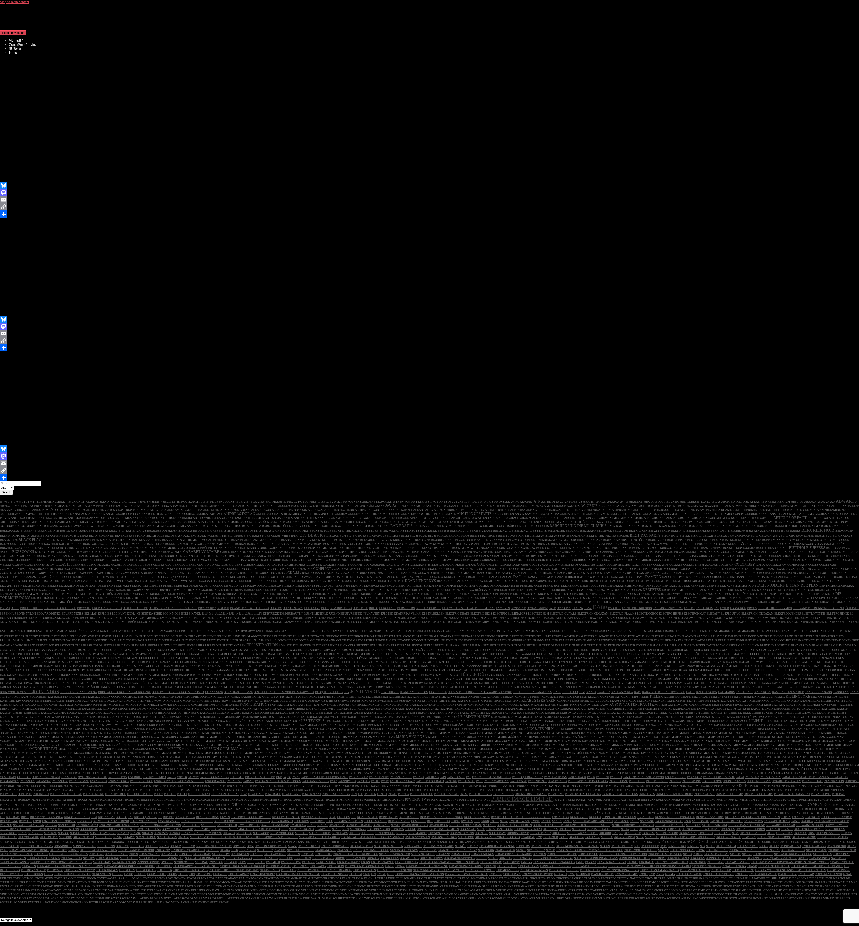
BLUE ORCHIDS (573, 539)
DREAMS (792, 602)
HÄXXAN (732, 662)
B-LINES (211, 526)
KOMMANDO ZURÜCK (175, 704)
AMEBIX (705, 509)
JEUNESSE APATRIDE (649, 687)
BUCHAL (445, 547)
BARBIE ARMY (810, 526)
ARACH (514, 518)
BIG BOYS (359, 535)
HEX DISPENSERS (339, 670)
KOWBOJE (681, 704)
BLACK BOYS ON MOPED (797, 535)
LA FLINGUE (532, 708)
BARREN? (27, 530)
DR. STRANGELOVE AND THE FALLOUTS (631, 602)
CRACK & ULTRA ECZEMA (148, 573)
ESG (235, 621)
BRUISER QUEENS (303, 547)
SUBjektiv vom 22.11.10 (27, 225)
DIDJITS (794, 589)
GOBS (673, 654)
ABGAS (715, 501)
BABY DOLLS (302, 526)
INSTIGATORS (704, 679)
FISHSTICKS (528, 636)
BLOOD (449, 539)
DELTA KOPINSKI (339, 585)
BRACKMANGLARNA (565, 543)
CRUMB (802, 573)
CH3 (277, 556)
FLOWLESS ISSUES (74, 640)
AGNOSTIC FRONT (674, 505)
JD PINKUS (103, 687)
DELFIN (289, 585)
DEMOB (451, 585)
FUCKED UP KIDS (327, 645)
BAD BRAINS (401, 526)
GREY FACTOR (617, 658)
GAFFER (731, 645)
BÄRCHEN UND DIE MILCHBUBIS (578, 526)
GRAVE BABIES (520, 658)
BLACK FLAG (30, 539)
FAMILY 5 (451, 631)
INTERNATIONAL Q (788, 679)
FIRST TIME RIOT (507, 636)
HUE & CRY (451, 674)
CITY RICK (782, 560)
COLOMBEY (744, 564)
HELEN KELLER (23, 670)
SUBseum (16, 49)
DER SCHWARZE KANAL (109, 589)
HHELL (369, 670)
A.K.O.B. (588, 501)
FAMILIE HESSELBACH (428, 631)
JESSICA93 (400, 687)
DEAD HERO (378, 581)
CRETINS (399, 573)
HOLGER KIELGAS (795, 670)
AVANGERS (66, 526)
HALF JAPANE (798, 662)
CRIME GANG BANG (471, 573)
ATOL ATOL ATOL (425, 522)
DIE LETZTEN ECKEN (564, 594)
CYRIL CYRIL (292, 577)
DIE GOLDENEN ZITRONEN (405, 594)
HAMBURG (35, 666)
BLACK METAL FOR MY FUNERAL (115, 539)
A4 (622, 501)
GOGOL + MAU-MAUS (735, 654)
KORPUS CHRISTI (490, 704)
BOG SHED (51, 543)
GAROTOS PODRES (99, 650)
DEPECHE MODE (531, 585)
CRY (811, 573)
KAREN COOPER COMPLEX (119, 696)
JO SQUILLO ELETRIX (329, 692)
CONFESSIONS (302, 568)
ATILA (409, 522)
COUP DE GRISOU (37, 573)
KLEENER (643, 700)
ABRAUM (783, 501)
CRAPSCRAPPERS (225, 573)
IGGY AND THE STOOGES (93, 679)
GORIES (215, 658)
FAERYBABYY (245, 631)
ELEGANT (713, 613)
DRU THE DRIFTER (135, 608)
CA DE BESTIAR (247, 551)
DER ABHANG (570, 585)
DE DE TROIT (106, 585)
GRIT (772, 658)
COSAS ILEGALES (776, 568)
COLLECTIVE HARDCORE (700, 564)
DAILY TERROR (565, 577)
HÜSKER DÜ (471, 674)
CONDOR (245, 568)
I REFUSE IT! (79, 683)
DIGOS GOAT (287, 598)
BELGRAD (572, 530)
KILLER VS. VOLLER (771, 696)
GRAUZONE (499, 658)
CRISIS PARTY (585, 573)
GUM (394, 662)
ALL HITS (477, 509)
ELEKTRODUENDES (787, 613)
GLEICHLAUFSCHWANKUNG (517, 654)
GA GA (742, 645)
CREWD (411, 573)
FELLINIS (234, 636)
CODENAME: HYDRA (424, 564)
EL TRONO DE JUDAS (89, 617)
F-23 (112, 631)
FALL (298, 629)
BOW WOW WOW (433, 543)
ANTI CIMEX (123, 518)
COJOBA (505, 564)
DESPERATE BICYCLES (373, 589)
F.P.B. (182, 631)
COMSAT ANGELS (101, 568)
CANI (446, 551)
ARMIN (624, 518)
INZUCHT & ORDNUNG (55, 683)
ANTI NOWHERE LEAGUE (210, 518)
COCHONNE (314, 564)
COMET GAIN (828, 564)
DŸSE (552, 608)
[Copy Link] (429, 206)
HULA (500, 674)
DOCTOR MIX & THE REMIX (46, 602)
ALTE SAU (639, 509)
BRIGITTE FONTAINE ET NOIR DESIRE (48, 547)
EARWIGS (659, 608)
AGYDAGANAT (709, 505)
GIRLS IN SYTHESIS (441, 654)
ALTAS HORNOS (550, 509)
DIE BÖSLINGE (134, 594)
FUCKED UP (307, 645)
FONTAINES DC (288, 640)
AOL (355, 518)
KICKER (593, 696)
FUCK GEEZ (347, 645)
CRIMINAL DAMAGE (551, 573)
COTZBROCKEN (822, 568)
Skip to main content (14, 2)
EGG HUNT (119, 613)
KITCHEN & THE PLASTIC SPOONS (457, 700)
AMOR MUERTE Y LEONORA (799, 509)
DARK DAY (768, 577)
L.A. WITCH (330, 708)
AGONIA (692, 505)
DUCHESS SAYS (293, 608)
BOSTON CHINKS (334, 543)
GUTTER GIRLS (518, 662)
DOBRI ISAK (19, 602)
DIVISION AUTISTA (831, 598)
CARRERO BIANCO (613, 551)
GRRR (31, 662)
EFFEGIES (104, 613)
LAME (638, 708)
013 (203, 501)
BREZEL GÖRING (739, 543)
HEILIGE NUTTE (749, 666)
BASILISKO (67, 530)
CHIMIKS (87, 560)
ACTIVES (130, 505)
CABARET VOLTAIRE (201, 551)
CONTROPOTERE (617, 568)
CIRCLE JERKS (696, 560)
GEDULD (431, 650)
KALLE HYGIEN (706, 692)
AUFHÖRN (641, 522)
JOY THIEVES (390, 692)
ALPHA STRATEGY (497, 509)
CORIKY (685, 568)
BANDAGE (712, 526)
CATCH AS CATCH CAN (15, 556)
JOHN (851, 687)
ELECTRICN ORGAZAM (593, 613)
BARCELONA (830, 526)
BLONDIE (437, 539)
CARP (578, 551)
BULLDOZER (544, 547)
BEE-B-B (443, 530)
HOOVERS (167, 674)
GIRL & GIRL (362, 654)
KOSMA (539, 704)
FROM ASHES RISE (199, 645)
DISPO (733, 598)
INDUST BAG (442, 679)
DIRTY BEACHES (452, 598)
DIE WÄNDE (177, 598)
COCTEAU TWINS (397, 564)
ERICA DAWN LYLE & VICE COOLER (653, 617)
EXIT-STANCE (608, 621)
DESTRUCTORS (433, 589)
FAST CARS (683, 631)
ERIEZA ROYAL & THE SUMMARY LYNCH (797, 617)
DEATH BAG (608, 581)
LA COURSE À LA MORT (438, 708)
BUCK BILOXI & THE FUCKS (470, 547)
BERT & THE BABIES (786, 530)
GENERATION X (732, 650)
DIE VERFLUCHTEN (139, 598)
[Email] (429, 199)
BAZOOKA (185, 530)
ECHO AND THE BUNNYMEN (812, 608)
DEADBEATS (300, 581)
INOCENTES (637, 679)
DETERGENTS (454, 589)
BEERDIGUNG (459, 530)
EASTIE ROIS (704, 608)
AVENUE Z (108, 526)
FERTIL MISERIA (298, 636)
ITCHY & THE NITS (294, 683)
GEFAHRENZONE (494, 650)
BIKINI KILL (524, 535)
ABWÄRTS (846, 501)
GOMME (116, 658)
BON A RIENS (155, 543)
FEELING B (61, 636)
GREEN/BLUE (597, 658)
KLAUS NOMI (619, 700)
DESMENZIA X (307, 589)
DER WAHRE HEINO (183, 589)
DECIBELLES (49, 585)
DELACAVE (275, 585)
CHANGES (429, 556)
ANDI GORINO (185, 514)
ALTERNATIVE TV (599, 509)
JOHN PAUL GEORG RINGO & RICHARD (178, 692)
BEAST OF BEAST (251, 530)
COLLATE (675, 564)
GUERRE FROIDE (287, 662)
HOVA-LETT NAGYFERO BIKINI (403, 674)
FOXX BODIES (473, 640)
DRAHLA (764, 602)
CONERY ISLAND (281, 568)
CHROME (368, 560)
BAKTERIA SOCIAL (628, 526)
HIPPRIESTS (536, 670)
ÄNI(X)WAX (376, 505)
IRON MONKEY (110, 683)
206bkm (337, 501)
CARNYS (568, 551)
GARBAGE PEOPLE (53, 650)
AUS (715, 522)
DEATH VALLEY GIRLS (743, 581)
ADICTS (243, 505)
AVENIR (95, 526)
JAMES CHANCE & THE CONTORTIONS (650, 683)
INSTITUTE (721, 679)
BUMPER (586, 547)
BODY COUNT (841, 539)
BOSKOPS (296, 543)
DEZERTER (652, 589)
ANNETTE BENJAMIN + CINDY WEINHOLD (732, 514)
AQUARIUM (500, 518)
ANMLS (637, 514)
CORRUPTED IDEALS (722, 568)
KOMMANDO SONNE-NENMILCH (96, 704)
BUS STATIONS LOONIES (739, 547)
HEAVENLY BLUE (662, 666)
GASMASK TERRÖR (181, 650)
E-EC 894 (577, 608)
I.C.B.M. (735, 674)
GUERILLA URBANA (246, 662)
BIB (224, 535)
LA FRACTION (550, 708)
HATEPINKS (420, 666)
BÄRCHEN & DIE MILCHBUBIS (486, 526)
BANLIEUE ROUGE (761, 526)
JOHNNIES (67, 692)
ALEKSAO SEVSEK (179, 509)
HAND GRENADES (124, 666)
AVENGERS (81, 526)
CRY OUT (821, 573)
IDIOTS (848, 674)
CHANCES (398, 556)
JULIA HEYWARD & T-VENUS (493, 692)
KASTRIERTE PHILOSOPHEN (194, 696)
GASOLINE (202, 650)
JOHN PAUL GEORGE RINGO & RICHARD (124, 692)
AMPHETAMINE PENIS (834, 509)
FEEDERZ (31, 636)
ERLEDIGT (54, 621)
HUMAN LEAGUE (516, 674)
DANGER (697, 577)
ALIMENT (361, 509)
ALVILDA (693, 509)
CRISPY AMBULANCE (609, 573)
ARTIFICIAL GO (839, 518)
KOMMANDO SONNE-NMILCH (139, 704)
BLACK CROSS (842, 535)
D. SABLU (388, 577)
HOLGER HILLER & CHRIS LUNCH (759, 670)
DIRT (376, 598)
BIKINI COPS (506, 535)
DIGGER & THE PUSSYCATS (234, 598)
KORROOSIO (510, 704)
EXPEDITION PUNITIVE (639, 621)
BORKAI (240, 543)
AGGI (602, 505)
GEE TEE (444, 650)
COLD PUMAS (538, 564)
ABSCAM (797, 501)
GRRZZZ (41, 662)
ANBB (172, 514)
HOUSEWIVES (333, 674)
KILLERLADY (701, 696)
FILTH (424, 636)
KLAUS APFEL (579, 700)
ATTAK (507, 522)
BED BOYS (412, 530)
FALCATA (280, 631)
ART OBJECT (47, 522)
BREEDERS (695, 543)
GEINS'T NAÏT (609, 650)
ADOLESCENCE (288, 505)
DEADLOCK (445, 581)
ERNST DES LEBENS (75, 621)
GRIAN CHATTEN (676, 658)
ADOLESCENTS (310, 505)
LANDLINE (665, 708)
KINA (38, 700)
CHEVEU (49, 560)
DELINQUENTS (305, 585)
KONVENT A (376, 704)
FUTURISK (576, 645)
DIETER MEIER (824, 594)
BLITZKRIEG (393, 539)
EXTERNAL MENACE (813, 621)
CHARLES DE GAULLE (621, 556)
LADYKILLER (480, 708)
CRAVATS (306, 573)
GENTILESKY (808, 650)
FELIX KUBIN (207, 636)
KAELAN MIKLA (622, 692)
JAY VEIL (67, 687)
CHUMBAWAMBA (448, 560)
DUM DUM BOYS (341, 608)
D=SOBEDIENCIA (426, 577)
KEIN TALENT (347, 696)
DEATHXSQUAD (769, 581)
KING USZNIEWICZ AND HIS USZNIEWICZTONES (393, 700)
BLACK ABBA (770, 535)
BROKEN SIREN (150, 547)
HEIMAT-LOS (783, 666)
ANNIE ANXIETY (771, 514)
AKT (827, 505)
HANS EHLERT (243, 666)
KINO (429, 700)
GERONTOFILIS (21, 654)
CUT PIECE (243, 577)
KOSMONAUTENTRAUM (630, 704)
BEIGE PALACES (525, 530)
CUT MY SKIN (226, 577)
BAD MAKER (422, 526)
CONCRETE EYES (190, 568)
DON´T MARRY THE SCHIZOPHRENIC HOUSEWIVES (194, 602)
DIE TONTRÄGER (42, 598)
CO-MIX (215, 564)
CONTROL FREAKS (571, 568)
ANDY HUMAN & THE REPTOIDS (422, 514)
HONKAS (95, 674)
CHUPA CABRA (471, 560)
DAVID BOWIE (123, 581)
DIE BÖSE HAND (112, 594)
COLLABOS (660, 564)
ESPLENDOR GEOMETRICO (364, 621)
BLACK (756, 535)
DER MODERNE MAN (778, 585)
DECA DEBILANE (832, 581)
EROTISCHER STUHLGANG (107, 621)
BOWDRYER (412, 543)
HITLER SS (594, 670)
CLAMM (17, 564)
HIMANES (512, 670)
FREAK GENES (841, 640)
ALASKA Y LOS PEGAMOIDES (79, 509)
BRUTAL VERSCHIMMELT (389, 547)
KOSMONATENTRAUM (593, 704)
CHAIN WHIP (348, 556)
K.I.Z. (582, 692)
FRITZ (182, 645)
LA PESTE (743, 708)
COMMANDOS (35, 568)
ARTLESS (24, 522)
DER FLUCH (653, 585)
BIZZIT (709, 535)
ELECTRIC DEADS (457, 613)
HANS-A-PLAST (219, 666)
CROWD (710, 573)
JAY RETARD (51, 687)
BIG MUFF (393, 535)
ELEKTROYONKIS (813, 613)
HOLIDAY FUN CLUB (822, 670)
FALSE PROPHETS (376, 631)
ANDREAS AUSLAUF (209, 514)
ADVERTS (361, 505)
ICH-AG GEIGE (783, 674)
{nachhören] (9, 93)
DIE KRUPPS (541, 594)
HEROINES (246, 670)
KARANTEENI (78, 696)
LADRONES (462, 708)
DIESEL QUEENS (765, 594)
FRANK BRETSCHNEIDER (600, 640)
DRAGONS (726, 602)
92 (295, 501)
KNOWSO (793, 700)
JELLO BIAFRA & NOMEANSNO (207, 687)
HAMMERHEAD (82, 666)
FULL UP (468, 645)
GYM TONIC (660, 662)
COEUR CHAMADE (451, 564)
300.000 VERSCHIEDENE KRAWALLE (367, 501)
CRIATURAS (439, 573)
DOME (116, 602)
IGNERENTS (132, 679)
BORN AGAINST (257, 543)
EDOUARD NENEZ (49, 613)
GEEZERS (476, 650)
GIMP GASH (284, 654)
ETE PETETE (436, 621)
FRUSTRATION (262, 645)
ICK (809, 674)
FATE (760, 631)
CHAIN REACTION (311, 556)
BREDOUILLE (678, 543)
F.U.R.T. (191, 631)
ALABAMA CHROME (14, 509)
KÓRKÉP (461, 704)
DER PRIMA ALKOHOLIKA (836, 585)
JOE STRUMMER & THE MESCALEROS (820, 687)
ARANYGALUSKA (532, 518)
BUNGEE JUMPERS (605, 547)
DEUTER (493, 589)
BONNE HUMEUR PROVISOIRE (185, 543)
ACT (81, 505)
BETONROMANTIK (101, 535)
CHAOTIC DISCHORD (562, 556)
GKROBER (462, 654)
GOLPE (105, 658)
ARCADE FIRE (553, 518)
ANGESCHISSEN (503, 514)
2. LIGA (123, 501)
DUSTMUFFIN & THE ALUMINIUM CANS (468, 608)
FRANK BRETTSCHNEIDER (635, 640)
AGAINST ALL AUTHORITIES (492, 505)
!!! (1, 501)
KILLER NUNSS (721, 696)
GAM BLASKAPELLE (818, 645)
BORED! (228, 543)
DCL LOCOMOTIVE (225, 581)
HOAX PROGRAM (690, 670)
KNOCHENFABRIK (773, 700)
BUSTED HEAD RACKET (772, 547)
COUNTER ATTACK (12, 573)
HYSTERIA (679, 674)
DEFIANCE (196, 585)
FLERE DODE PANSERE (753, 636)
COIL (481, 564)
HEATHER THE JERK (637, 666)
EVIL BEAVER (501, 621)
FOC (192, 640)
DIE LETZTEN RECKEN (594, 594)
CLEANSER (78, 564)
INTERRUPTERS (812, 679)
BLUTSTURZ (720, 539)
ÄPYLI (402, 505)
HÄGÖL (706, 662)
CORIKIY (673, 568)
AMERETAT (733, 509)
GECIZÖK (418, 650)
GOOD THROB (157, 658)
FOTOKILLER (436, 640)
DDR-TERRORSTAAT (258, 581)
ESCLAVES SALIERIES (198, 621)
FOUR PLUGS (454, 640)
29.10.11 (9, 359)
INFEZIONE (486, 679)
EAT (716, 608)
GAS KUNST (159, 650)
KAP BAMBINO (58, 696)
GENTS (822, 650)
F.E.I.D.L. (150, 631)
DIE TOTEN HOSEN (67, 598)
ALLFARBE (463, 509)
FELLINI (222, 636)
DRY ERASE (189, 608)
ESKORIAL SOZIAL (269, 621)
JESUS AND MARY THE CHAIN (536, 687)
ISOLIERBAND (228, 683)
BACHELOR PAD (323, 526)
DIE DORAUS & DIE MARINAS (216, 594)
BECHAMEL (301, 530)
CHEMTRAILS (840, 556)
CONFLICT (322, 568)
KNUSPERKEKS (810, 700)
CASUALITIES (763, 551)
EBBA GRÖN (738, 608)
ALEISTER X (158, 509)
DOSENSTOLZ (280, 602)
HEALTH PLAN (536, 666)
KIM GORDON (25, 700)
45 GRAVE (241, 501)
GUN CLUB (408, 662)
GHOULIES (181, 654)
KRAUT (790, 704)
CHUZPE (607, 560)
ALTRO (674, 509)
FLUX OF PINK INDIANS (103, 640)
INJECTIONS (556, 679)
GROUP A (20, 662)
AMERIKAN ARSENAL (756, 509)
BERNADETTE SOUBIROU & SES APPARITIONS (741, 530)
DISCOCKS (572, 598)
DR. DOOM (516, 602)
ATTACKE (495, 522)
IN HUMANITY (537, 679)
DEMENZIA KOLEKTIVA (429, 585)
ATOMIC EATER (448, 522)
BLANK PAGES (301, 539)
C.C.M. (93, 551)
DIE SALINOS (722, 594)
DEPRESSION (551, 585)
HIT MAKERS (635, 670)
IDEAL (839, 674)
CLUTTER (172, 564)
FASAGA (621, 631)
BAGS (611, 526)
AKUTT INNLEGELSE (845, 505)
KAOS (16, 696)
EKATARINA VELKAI (407, 613)
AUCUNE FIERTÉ (573, 522)
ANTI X (288, 518)
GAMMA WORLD (844, 645)
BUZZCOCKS (23, 551)
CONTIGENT (447, 568)
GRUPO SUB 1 (114, 662)
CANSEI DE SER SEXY (465, 551)
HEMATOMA (63, 670)
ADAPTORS (229, 505)
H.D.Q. (673, 662)
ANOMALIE (790, 514)
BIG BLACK (311, 535)
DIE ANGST (66, 594)
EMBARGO (152, 617)
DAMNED (653, 577)
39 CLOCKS (226, 501)
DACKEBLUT (446, 577)
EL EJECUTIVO (730, 613)
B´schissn (83, 551)
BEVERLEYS (123, 535)
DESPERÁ (324, 589)
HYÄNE (633, 674)
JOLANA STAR (214, 692)
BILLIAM (538, 535)
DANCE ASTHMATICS (676, 577)
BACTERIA (342, 526)
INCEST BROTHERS (360, 679)
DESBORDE (205, 589)
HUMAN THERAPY (540, 674)
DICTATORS (780, 589)
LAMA (604, 708)
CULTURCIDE (134, 577)
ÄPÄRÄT (391, 505)
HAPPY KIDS (286, 666)
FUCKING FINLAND (369, 645)
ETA (424, 621)
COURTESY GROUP (63, 573)
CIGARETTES (663, 560)
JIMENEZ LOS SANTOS (679, 687)
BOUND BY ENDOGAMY (388, 543)
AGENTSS (573, 505)
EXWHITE (42, 631)
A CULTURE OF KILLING (153, 505)
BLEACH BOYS (332, 539)
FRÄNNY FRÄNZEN (545, 640)
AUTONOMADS (10, 526)
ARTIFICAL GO (818, 518)
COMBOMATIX (797, 564)
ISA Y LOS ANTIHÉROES (136, 683)
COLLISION (726, 564)
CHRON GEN (427, 560)
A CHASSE (61, 505)
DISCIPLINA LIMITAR (550, 598)
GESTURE (61, 654)
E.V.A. (588, 608)
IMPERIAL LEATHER (267, 679)
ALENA (197, 509)
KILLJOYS (817, 696)
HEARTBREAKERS (581, 666)
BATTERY (125, 530)
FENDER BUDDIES (274, 636)
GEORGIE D (848, 650)
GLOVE (636, 654)
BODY (827, 539)
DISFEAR (665, 598)
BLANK (286, 539)
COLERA (602, 564)
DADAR (494, 577)
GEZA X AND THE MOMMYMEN (129, 654)
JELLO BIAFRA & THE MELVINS (332, 687)
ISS (262, 683)
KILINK (644, 696)
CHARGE (582, 556)
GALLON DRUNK (759, 645)
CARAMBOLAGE (524, 551)
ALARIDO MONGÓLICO (43, 509)
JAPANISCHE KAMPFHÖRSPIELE (793, 683)
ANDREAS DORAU (239, 514)
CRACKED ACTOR (179, 573)
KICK (583, 696)
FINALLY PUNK (450, 636)
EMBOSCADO (169, 617)
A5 (626, 501)
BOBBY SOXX (771, 539)
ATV (558, 522)
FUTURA (532, 645)
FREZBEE (110, 645)
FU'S (296, 645)
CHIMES (74, 560)
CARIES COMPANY (548, 551)
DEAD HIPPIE (395, 581)
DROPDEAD (100, 608)
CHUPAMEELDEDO (494, 560)
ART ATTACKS (725, 518)
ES (168, 621)
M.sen (48, 85)
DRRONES (115, 608)
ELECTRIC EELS (481, 613)
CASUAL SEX (781, 551)
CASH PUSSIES (656, 551)
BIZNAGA (697, 535)
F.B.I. (141, 631)
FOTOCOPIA (419, 640)
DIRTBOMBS (389, 598)
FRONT (216, 645)
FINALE (434, 636)
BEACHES (211, 530)
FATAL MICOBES (720, 631)
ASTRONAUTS (295, 522)
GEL (686, 650)
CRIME (452, 573)
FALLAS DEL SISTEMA (324, 631)
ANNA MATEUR (673, 514)
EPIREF (514, 617)
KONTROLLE (359, 704)
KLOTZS (741, 700)
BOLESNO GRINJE (103, 543)
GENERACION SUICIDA (705, 650)
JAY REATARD (33, 687)
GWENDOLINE (568, 662)
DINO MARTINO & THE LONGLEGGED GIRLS (333, 598)
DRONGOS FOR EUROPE (60, 608)
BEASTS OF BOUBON (278, 530)
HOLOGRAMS (9, 674)
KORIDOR (447, 704)
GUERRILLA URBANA (314, 662)
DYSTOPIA (564, 608)
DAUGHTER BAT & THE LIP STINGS (51, 581)
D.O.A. (377, 577)
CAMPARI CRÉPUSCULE (361, 551)
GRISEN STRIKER (756, 658)
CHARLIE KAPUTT (675, 556)
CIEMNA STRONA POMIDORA (633, 560)
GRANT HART (437, 658)
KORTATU (526, 704)
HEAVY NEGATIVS (708, 666)
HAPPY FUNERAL (265, 666)
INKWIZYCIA (574, 679)
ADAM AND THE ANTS (184, 505)
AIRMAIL (796, 505)
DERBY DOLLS (590, 585)
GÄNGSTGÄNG (715, 645)
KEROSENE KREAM (528, 696)
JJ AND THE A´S (784, 687)
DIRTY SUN (471, 598)
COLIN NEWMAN (619, 564)
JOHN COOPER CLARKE (16, 692)
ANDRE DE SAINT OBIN (318, 514)
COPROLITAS (639, 568)
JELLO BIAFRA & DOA (171, 687)
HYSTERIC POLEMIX (700, 674)
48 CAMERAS (274, 501)
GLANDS (475, 654)
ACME (73, 505)
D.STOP (401, 577)
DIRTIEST (404, 598)
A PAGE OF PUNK (370, 518)
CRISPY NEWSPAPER (639, 573)
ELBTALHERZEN (433, 613)
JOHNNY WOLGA (85, 692)
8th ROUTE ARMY (188, 501)
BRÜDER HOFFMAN (213, 547)
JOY (346, 692)
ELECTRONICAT (695, 613)
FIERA (379, 636)
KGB (576, 696)
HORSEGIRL (235, 674)
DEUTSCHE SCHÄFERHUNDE (546, 589)
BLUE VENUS (593, 539)
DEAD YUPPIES (563, 581)
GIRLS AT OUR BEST (385, 654)
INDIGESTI (412, 679)
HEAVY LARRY (685, 666)
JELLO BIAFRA (146, 687)
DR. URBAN (711, 602)
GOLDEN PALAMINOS (39, 658)
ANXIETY (324, 518)
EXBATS (548, 621)
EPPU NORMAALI (531, 617)
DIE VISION (160, 598)
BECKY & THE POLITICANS (350, 530)
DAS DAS (811, 577)
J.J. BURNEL (374, 683)
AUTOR (44, 526)
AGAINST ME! (521, 505)
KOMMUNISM (229, 704)
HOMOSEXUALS (49, 674)
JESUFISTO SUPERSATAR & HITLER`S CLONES (485, 687)
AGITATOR (646, 505)
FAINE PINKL (264, 631)
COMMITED (80, 568)
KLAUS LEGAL (599, 700)
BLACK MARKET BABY (75, 539)
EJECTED (387, 613)
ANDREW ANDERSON (349, 514)
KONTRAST (297, 704)
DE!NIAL (285, 581)
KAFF (637, 692)
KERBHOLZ (478, 696)
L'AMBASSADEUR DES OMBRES (284, 708)
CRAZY (345, 573)
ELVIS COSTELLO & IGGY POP (124, 617)
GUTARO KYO (436, 662)
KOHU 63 (6, 704)
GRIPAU (723, 658)
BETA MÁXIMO (10, 535)
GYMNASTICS (641, 662)
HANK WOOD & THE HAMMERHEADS (162, 666)
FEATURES (7, 636)
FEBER (19, 636)
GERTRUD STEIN (43, 654)
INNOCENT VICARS (615, 679)
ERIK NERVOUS (835, 617)
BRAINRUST (588, 543)
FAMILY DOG (467, 631)
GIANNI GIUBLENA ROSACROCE (210, 654)
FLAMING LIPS (671, 636)
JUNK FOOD (570, 692)
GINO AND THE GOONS (308, 654)
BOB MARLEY (813, 539)
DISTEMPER (746, 598)
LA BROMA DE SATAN (390, 708)
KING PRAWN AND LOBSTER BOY (277, 700)
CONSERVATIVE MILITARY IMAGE (354, 568)
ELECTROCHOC (647, 613)
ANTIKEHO (184, 518)
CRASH (243, 573)
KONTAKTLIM (279, 704)
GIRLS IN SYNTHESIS (413, 654)
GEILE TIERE (561, 650)
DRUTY (154, 608)
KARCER (94, 696)
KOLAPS (18, 704)
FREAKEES (823, 640)
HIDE (414, 670)
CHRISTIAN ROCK (285, 560)
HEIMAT (767, 666)
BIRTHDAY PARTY (645, 535)
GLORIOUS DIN (621, 654)
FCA (805, 631)
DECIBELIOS (31, 585)
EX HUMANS (582, 621)
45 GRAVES (256, 501)
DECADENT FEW (11, 585)
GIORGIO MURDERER (338, 654)
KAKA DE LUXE (652, 692)
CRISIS (570, 573)
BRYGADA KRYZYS (420, 547)
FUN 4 (479, 645)
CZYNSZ (307, 577)
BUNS (636, 547)
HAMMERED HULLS (57, 666)
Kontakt (14, 53)
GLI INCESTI (545, 654)
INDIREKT (426, 679)
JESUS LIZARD (607, 687)
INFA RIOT (458, 679)
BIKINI (474, 535)
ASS (179, 522)
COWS (125, 573)
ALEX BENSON (261, 509)
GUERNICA (268, 662)
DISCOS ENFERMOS (633, 598)
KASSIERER (166, 696)
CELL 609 (205, 556)
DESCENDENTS (224, 589)
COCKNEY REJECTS (336, 564)
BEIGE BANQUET (481, 530)
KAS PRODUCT (148, 696)
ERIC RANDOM (758, 617)
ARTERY (741, 518)
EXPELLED (663, 621)
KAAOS (591, 692)
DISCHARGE (527, 598)
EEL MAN (90, 613)
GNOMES (663, 654)
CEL (179, 556)
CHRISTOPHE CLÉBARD (345, 560)
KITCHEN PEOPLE (492, 700)
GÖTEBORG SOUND (707, 654)
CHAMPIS (384, 556)
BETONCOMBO (50, 535)
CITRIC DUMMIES (733, 560)
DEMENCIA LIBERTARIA (396, 585)
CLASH (62, 564)
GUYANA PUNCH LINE (543, 662)
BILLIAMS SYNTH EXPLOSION (565, 535)
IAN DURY (760, 674)
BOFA (39, 543)
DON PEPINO (151, 602)
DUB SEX (276, 608)
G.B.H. (651, 645)
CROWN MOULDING (742, 573)
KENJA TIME (437, 696)
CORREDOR (700, 568)
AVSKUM (153, 526)
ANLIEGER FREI (620, 514)
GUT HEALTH (470, 662)
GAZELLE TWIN (393, 650)
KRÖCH (123, 708)
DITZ (805, 598)
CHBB (703, 556)
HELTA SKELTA (44, 670)
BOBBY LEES (752, 539)
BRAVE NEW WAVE (655, 543)
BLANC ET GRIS (269, 539)
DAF (517, 577)
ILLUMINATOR (199, 679)
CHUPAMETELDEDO (521, 560)
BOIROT (64, 543)
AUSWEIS (809, 522)
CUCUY (42, 577)
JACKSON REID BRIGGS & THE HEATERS (451, 683)
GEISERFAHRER (648, 650)
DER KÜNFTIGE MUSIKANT (738, 585)
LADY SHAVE (498, 708)
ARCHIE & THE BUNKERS (581, 518)
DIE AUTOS (93, 594)
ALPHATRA (517, 509)
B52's (245, 526)
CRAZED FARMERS (326, 573)
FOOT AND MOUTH (333, 640)
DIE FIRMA (277, 594)
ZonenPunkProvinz (22, 44)
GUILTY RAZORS (379, 662)
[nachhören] (8, 376)
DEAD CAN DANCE (339, 581)
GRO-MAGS (783, 658)
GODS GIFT (685, 654)
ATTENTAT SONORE (542, 522)
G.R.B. (674, 645)
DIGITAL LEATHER (265, 598)
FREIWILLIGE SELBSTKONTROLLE (59, 645)
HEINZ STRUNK (843, 666)
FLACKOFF (602, 636)
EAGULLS (614, 608)
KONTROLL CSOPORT (335, 704)
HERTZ (271, 670)
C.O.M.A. (176, 551)
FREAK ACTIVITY (803, 640)
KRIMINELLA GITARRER (46, 708)
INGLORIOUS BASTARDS (511, 679)
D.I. (343, 577)
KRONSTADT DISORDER (165, 708)
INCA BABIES (337, 679)
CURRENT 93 (207, 577)
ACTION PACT (113, 505)
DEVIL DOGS (575, 589)
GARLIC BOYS (76, 650)
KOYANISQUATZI (700, 704)
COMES (813, 564)
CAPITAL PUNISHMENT (496, 551)
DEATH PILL (664, 581)
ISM (155, 683)
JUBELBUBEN (438, 692)
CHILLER (62, 560)
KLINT (691, 700)
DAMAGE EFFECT (623, 577)
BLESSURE (367, 539)
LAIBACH (566, 708)
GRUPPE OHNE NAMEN (155, 662)
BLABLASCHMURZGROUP (732, 535)
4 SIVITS (142, 501)
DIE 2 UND (807, 589)
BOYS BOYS (529, 543)
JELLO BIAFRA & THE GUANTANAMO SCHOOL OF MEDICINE (269, 687)
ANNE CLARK (693, 514)
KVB (239, 708)
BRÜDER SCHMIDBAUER (273, 547)
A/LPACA (613, 501)
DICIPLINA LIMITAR (675, 589)
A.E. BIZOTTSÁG (552, 501)
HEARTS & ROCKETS (609, 666)
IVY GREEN (328, 683)
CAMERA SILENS (333, 551)
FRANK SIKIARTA (665, 640)
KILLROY (831, 696)
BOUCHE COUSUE (359, 543)
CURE (193, 577)
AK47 (813, 505)
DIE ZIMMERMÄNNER (200, 598)
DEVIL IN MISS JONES (598, 589)
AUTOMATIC (824, 522)
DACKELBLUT (466, 577)
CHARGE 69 (597, 556)
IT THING (313, 683)
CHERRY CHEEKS (31, 560)
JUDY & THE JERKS (461, 692)
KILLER (656, 696)
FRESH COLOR (93, 645)
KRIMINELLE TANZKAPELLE (82, 708)
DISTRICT (778, 598)
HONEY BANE (70, 674)
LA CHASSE (413, 708)
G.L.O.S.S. (662, 645)
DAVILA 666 (141, 581)
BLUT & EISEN (676, 539)
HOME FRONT (28, 674)
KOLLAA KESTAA (36, 704)
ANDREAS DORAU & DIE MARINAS (279, 514)
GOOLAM (174, 658)
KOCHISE (827, 700)
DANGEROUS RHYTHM (719, 577)
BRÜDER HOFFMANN (242, 547)
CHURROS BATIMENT (586, 560)
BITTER (685, 535)
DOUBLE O (345, 602)
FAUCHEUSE (773, 631)
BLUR (652, 539)
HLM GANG (670, 670)
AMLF (776, 509)
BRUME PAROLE (327, 547)
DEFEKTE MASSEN (175, 585)
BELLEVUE (604, 530)
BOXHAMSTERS (456, 543)
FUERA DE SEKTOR (410, 645)
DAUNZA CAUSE (86, 581)
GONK (143, 658)
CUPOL (184, 577)
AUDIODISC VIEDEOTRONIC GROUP (609, 522)
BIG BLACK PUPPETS (338, 535)
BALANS (682, 526)
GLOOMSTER (601, 654)
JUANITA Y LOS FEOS (414, 692)
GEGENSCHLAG (517, 650)
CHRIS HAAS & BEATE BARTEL (251, 560)
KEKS (361, 696)
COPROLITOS (657, 568)
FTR (289, 645)
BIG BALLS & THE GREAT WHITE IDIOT (273, 535)
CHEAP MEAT (717, 556)
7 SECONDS (168, 501)
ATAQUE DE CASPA (330, 522)
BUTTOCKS (833, 547)
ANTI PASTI (235, 518)
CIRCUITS (713, 560)
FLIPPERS (55, 640)
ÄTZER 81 (466, 505)
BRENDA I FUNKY (715, 543)
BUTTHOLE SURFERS (807, 547)
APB (385, 518)
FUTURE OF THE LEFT (553, 645)
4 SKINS (154, 501)
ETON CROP (453, 621)
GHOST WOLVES (162, 654)
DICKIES (712, 589)
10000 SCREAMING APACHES (513, 501)
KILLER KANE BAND (677, 696)
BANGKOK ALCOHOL (734, 526)
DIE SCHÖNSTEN (743, 594)
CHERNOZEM (9, 560)
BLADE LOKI (221, 539)
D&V (317, 577)
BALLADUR (697, 526)
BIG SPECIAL (418, 535)
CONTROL (551, 568)
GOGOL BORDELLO (763, 654)
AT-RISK (311, 522)
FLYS (185, 640)
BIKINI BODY (488, 535)
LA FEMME (515, 708)
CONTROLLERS (595, 568)
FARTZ (610, 631)
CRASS (293, 573)
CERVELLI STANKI (237, 556)
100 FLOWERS (307, 501)
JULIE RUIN (521, 692)
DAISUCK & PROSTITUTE (593, 577)
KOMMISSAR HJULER (205, 704)
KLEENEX (657, 700)
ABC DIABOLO (653, 501)
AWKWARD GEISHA (173, 526)
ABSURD (810, 501)
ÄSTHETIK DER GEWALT (442, 505)
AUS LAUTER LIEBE (750, 522)
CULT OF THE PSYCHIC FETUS (104, 577)
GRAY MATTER (565, 658)
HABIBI (695, 662)
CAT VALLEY (65, 556)
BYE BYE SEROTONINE (50, 551)
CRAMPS (198, 573)
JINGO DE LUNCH (762, 687)
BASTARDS (110, 530)
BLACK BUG (823, 535)
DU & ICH (223, 608)
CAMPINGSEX (387, 551)
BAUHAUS (139, 530)
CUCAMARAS (26, 577)
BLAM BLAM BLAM (244, 539)
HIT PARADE (653, 670)
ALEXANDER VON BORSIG (232, 509)
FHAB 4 (369, 636)
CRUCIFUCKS (766, 573)
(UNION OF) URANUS (84, 501)
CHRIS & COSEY (219, 560)
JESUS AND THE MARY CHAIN (577, 687)
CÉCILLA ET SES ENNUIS (158, 556)
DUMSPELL (360, 608)
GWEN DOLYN (622, 662)
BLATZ (316, 539)
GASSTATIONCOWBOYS (226, 650)
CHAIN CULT (289, 556)
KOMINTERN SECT (61, 704)
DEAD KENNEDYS (420, 581)
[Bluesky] (429, 185)
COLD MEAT (520, 564)
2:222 (132, 501)
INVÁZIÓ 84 (31, 683)
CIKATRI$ (678, 560)
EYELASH (56, 631)
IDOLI (13, 679)
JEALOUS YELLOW (123, 687)
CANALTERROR (431, 551)
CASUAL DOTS (743, 551)
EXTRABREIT (837, 621)
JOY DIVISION (365, 691)
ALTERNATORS (622, 509)
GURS (422, 662)
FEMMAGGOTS (251, 636)
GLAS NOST (489, 654)
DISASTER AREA (507, 598)
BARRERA (42, 530)
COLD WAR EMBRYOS (563, 564)
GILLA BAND (267, 654)
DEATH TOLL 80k (715, 581)
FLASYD (687, 636)
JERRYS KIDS (384, 687)
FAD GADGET (226, 631)
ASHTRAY (121, 522)
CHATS (693, 556)
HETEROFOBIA (317, 670)
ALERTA (208, 509)
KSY (213, 708)
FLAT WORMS (702, 636)
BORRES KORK (279, 543)
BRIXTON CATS (105, 547)
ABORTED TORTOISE (735, 501)
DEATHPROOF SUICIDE (688, 581)
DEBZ (816, 581)
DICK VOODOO (762, 589)
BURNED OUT (650, 547)
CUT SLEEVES (260, 577)
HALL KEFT (816, 662)
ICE (770, 674)
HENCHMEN (81, 670)
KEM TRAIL (420, 696)
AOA (348, 518)
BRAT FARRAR (632, 543)
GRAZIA (581, 658)
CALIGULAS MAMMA (273, 551)
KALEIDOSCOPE (674, 692)
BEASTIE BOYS (229, 530)
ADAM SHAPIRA (210, 505)
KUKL (220, 708)
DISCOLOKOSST (608, 598)
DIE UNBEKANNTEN (111, 598)
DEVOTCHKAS (632, 589)
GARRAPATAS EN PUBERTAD (132, 650)
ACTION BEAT (94, 505)
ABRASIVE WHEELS (763, 501)
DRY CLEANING (170, 608)
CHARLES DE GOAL (649, 556)
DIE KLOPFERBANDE (498, 594)
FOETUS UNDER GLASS (232, 640)
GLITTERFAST (575, 654)
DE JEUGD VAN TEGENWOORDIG (246, 585)
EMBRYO (200, 617)
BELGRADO (588, 530)
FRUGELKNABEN (233, 645)
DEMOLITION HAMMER (473, 585)
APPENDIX (485, 518)
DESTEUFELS (414, 589)
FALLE (344, 631)
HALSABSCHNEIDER (14, 666)
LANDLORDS (681, 708)
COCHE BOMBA (294, 564)
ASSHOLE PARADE (195, 522)
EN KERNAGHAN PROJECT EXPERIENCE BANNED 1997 (410, 617)
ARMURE (636, 518)
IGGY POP (117, 679)
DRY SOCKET (207, 608)
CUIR (59, 577)
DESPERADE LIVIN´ (344, 589)
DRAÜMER (778, 602)
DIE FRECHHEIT (296, 594)
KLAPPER (563, 700)
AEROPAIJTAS (416, 505)
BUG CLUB (497, 547)
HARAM (300, 666)
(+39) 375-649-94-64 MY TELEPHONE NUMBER (34, 501)
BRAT (601, 543)
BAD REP (459, 526)
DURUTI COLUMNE (428, 608)
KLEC (632, 700)
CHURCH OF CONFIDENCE (553, 560)
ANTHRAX (60, 518)
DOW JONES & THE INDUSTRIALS (375, 602)
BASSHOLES (84, 530)
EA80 (600, 607)
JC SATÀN (88, 687)
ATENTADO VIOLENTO (389, 522)
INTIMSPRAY (8, 683)
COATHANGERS (231, 564)
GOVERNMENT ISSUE (342, 658)
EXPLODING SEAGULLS (754, 621)
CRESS (388, 573)
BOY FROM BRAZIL (507, 543)
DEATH (594, 581)
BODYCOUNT (9, 543)
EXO (620, 621)
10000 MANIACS (482, 501)
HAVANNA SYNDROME (479, 666)
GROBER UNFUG (803, 658)
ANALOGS (98, 514)
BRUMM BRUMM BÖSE (355, 547)
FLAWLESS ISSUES (725, 636)
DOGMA (88, 602)
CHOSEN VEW (198, 560)
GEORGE (834, 650)
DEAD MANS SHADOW (468, 581)
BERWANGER (844, 530)
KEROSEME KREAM (500, 696)
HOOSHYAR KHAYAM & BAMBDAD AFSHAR (131, 674)
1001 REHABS (420, 501)
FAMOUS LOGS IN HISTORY (494, 631)
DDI (241, 581)
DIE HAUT (430, 594)
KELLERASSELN (377, 696)
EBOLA (752, 608)
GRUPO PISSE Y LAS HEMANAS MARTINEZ (76, 662)
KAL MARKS (726, 692)
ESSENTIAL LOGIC (395, 621)
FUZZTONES (638, 645)
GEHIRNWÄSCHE (540, 650)
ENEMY (368, 617)
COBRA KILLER (253, 564)
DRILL (15, 608)
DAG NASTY (529, 577)
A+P (537, 501)
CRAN (208, 573)
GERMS (5, 654)
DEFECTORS (140, 585)
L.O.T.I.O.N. (345, 708)
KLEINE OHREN (675, 700)
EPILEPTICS (501, 617)
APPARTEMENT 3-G (464, 518)
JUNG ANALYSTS (540, 692)
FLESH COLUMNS (781, 636)
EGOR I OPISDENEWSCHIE (144, 613)
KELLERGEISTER (400, 696)
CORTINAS (757, 568)
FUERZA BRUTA (434, 645)
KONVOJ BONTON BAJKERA (404, 704)
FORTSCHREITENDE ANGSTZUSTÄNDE (384, 640)
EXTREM (853, 621)
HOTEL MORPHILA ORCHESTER (283, 674)
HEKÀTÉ (5, 670)
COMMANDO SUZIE (58, 568)
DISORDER (720, 598)
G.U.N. (682, 645)
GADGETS (698, 645)
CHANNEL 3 (445, 556)
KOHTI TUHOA (843, 700)
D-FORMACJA (330, 577)
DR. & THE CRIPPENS (494, 602)
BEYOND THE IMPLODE (148, 535)
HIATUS (380, 670)
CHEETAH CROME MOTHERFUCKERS (794, 556)
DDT (276, 581)
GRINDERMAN (707, 658)
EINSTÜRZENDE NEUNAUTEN (360, 613)
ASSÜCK (263, 522)
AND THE (370, 514)
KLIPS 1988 (703, 700)
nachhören (7, 242)
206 (328, 501)
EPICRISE (471, 617)
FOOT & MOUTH (309, 640)
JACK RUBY (415, 683)
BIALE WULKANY (209, 535)
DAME (640, 577)
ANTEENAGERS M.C (24, 518)
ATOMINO (466, 522)
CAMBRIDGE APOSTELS (305, 551)
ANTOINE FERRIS (305, 518)
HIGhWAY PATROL (461, 670)
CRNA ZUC (660, 573)
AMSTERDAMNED (12, 514)
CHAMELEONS (367, 556)
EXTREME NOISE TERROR (17, 631)
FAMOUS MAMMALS (527, 631)
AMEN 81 (718, 509)
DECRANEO (67, 585)
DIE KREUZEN (522, 594)
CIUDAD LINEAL (801, 560)
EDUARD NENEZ (72, 613)
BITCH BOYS (670, 535)
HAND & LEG (102, 666)
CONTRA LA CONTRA (511, 568)
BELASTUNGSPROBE (551, 530)
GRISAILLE (736, 658)
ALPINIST (532, 509)
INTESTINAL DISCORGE (839, 679)
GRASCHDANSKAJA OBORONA (467, 658)
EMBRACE (186, 617)
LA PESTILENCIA (762, 708)
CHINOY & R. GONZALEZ (110, 560)
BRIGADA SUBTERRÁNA (830, 543)
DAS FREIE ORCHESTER (834, 577)
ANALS (110, 514)
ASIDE (146, 522)
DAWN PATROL (188, 581)
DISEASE (652, 598)
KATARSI (247, 696)
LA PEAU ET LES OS (723, 708)
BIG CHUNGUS (376, 535)
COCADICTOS (274, 564)
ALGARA (278, 509)
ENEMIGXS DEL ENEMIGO (344, 617)
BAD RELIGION (442, 526)
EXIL (594, 621)
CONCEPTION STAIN (164, 568)
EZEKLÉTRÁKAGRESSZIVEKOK (85, 631)
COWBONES (85, 573)
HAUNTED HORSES (451, 666)
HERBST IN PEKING (199, 670)
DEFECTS (155, 585)
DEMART (357, 585)
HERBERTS (177, 670)
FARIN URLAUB (594, 631)
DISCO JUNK (588, 598)
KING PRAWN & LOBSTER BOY (233, 700)
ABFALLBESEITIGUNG (695, 501)
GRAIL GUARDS (416, 658)
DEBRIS (806, 581)
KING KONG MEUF (178, 700)
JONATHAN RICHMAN (238, 692)
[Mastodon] (429, 192)
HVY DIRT (620, 674)
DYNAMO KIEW (537, 608)
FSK (282, 645)
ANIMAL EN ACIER (572, 514)
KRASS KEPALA (774, 704)
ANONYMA (806, 514)
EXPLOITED (778, 621)
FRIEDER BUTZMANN (162, 645)
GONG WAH (130, 658)
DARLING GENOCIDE (790, 577)
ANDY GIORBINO (389, 514)
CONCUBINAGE (213, 568)
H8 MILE (683, 662)
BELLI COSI (620, 530)
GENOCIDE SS (789, 650)
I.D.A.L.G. (747, 674)
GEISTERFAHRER (671, 650)
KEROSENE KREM (554, 696)
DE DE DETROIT (86, 585)
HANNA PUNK (196, 666)
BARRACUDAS (10, 530)
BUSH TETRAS (698, 547)
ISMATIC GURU (169, 683)
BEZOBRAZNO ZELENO (180, 535)
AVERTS (121, 526)
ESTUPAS (415, 621)
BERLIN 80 (678, 530)
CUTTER (276, 577)
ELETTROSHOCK (837, 613)
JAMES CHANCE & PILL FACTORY (600, 683)
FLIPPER (42, 640)
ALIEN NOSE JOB (296, 509)
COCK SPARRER (374, 564)
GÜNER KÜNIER (221, 662)
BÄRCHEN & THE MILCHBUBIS (528, 526)
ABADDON (636, 501)
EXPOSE (792, 621)
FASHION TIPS (636, 631)
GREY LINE (634, 658)
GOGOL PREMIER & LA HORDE (797, 654)
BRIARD (757, 543)
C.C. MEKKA (107, 551)
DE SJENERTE (288, 589)
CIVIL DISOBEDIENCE (827, 560)
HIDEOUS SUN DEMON (433, 670)
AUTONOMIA (29, 526)
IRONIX (94, 683)
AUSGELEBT (727, 522)
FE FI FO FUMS (104, 636)
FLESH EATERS (804, 636)
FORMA (352, 640)
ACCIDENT (21, 505)
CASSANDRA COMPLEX (694, 551)
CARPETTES (591, 551)
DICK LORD (726, 589)
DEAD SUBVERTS (540, 581)
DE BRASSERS (790, 581)
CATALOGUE (799, 551)
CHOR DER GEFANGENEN (156, 560)
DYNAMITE (518, 608)
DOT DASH (305, 602)
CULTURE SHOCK (156, 577)
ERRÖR (131, 621)
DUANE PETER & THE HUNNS (249, 608)
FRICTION (123, 645)
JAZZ (77, 687)
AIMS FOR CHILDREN (774, 505)
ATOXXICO (481, 522)
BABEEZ (255, 526)
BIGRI (405, 535)
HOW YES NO (433, 674)
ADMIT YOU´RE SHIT (263, 505)
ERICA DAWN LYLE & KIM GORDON (604, 617)
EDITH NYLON (26, 613)
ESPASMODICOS (293, 621)
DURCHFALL (387, 608)
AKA (821, 505)
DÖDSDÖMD (74, 602)
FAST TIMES (700, 631)
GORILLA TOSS (280, 658)
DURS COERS (406, 608)
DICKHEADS (697, 589)
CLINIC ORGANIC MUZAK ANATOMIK (112, 564)
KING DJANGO (108, 700)
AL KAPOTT (404, 509)
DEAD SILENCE (518, 581)
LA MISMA (650, 708)
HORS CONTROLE (214, 674)
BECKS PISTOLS (320, 530)
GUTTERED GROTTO (493, 662)
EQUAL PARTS (553, 617)
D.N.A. (368, 577)
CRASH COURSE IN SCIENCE (268, 573)
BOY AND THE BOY (480, 543)
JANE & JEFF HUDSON (732, 683)
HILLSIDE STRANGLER (489, 670)
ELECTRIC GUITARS (563, 613)
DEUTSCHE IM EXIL (513, 589)
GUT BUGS (453, 662)
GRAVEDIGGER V (542, 658)
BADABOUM (358, 526)
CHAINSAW (331, 556)
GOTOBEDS (298, 658)
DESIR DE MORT (267, 589)
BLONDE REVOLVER (416, 539)
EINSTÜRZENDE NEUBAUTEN (232, 613)
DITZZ (814, 598)
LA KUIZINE (591, 708)
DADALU (482, 577)
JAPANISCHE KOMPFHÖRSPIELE (837, 683)
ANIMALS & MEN (597, 514)
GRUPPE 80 (131, 662)
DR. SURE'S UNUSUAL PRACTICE (680, 602)
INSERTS (688, 679)
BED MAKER (428, 530)
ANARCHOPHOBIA (128, 514)
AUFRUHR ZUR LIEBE (663, 522)
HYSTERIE (722, 674)
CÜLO (51, 577)
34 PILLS (212, 501)
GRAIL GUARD (395, 658)
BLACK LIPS (51, 539)
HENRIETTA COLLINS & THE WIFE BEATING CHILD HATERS (129, 670)
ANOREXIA (822, 514)
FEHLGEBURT (148, 636)
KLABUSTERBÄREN (538, 700)
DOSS (293, 602)
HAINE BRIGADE (777, 662)
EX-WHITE (535, 621)
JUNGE (557, 692)
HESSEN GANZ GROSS (291, 670)
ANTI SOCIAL (274, 518)
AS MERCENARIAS (163, 522)
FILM (415, 636)
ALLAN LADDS (423, 509)
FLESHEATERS (825, 636)
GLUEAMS (649, 654)
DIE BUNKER (153, 594)
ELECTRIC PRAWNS (623, 613)
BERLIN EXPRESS (698, 530)
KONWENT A (432, 704)
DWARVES (503, 608)
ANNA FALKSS (652, 514)
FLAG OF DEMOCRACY (625, 636)
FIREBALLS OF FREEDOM (478, 636)
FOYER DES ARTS (495, 640)
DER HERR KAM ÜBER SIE (701, 585)
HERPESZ (260, 670)
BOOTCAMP (214, 543)
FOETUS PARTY (206, 640)
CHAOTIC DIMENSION (532, 556)
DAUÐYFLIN (19, 581)
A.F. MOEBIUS (573, 501)
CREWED (424, 573)
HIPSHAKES (552, 670)
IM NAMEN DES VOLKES (237, 679)
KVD (245, 708)
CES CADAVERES (262, 556)
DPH (476, 602)
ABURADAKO (826, 501)
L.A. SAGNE (313, 708)
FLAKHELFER (651, 636)
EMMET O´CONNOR (253, 617)
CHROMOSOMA (385, 560)
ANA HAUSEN (82, 514)
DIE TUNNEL (89, 598)
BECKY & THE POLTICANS (386, 530)
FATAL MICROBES (744, 631)
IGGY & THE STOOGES (32, 679)
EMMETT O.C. (277, 617)
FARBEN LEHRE (572, 631)
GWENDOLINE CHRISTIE (595, 662)
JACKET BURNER (394, 683)
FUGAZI (453, 645)
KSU (206, 708)
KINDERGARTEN (54, 700)
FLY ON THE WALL (168, 640)
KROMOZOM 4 (139, 708)
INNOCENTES (592, 679)
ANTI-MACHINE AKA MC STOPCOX (91, 518)
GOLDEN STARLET (67, 658)
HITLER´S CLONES (614, 670)
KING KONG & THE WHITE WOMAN (142, 700)
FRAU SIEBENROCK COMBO (772, 640)
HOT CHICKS (252, 674)
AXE (190, 526)
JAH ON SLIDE (544, 683)
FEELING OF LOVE (82, 636)
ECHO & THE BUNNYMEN (775, 608)
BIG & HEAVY (237, 535)
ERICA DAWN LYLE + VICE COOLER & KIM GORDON (712, 617)
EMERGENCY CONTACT (223, 617)
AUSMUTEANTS (774, 522)
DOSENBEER (261, 602)
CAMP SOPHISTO (409, 551)
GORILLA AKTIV (231, 658)
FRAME (564, 640)
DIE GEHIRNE (317, 594)
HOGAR (708, 670)
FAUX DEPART (791, 631)
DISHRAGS (705, 598)
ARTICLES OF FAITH (790, 518)
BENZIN (653, 530)
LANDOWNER (700, 708)
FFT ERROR (355, 636)
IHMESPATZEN (150, 679)
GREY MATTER (653, 658)
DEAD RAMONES (495, 581)
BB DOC (198, 530)
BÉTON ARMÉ (30, 535)
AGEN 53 (537, 505)
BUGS (509, 547)
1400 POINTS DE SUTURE (446, 501)
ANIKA (554, 514)
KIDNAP (626, 696)
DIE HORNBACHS (449, 594)
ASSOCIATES (248, 522)
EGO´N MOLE (171, 613)
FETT (343, 636)
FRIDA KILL (139, 645)
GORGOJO (202, 658)
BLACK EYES (9, 539)
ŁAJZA (578, 708)
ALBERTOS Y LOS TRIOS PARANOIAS (124, 509)
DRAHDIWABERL (745, 602)
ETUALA (468, 621)
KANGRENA (841, 692)
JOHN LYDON (45, 691)
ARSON (710, 518)
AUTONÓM (841, 522)
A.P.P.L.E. (600, 501)
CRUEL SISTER (786, 573)
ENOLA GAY (456, 617)
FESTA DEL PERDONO (324, 636)
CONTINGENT (466, 568)
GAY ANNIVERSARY (317, 650)
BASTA (97, 530)
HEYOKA (358, 670)
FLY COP (125, 640)
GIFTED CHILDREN (245, 654)
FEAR (820, 631)
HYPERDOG (646, 674)
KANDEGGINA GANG (818, 692)
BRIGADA (769, 543)
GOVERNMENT (317, 658)
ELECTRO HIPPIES (671, 613)
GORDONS (188, 658)
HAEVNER (718, 662)
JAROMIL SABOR (11, 687)
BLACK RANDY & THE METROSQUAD (187, 539)
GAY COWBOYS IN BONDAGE (350, 650)
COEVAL (470, 564)
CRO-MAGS (676, 573)
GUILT (363, 662)
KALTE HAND (744, 692)
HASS (378, 666)
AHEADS (725, 505)
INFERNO (472, 679)
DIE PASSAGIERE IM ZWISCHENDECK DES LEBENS (679, 594)
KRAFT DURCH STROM (727, 704)
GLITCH (559, 654)
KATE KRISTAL (263, 696)
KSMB (198, 708)
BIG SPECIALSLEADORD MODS (448, 535)
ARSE (647, 518)
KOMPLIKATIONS (254, 704)
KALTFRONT (762, 692)
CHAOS (458, 556)
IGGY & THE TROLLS (62, 679)
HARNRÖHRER (332, 666)
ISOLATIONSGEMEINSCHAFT (199, 683)
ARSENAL (658, 518)
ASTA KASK (277, 522)
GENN (776, 650)
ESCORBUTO (223, 621)
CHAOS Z (485, 556)
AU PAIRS (705, 522)
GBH (408, 650)
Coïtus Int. (492, 564)
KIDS (635, 696)
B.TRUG (236, 526)
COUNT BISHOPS (845, 568)
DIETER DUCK (803, 594)
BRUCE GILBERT (188, 547)
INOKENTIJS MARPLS (660, 679)
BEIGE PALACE (503, 530)
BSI (436, 547)
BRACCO (544, 543)
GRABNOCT (377, 658)
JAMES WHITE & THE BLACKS (697, 683)
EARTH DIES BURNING (637, 608)
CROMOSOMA (694, 573)
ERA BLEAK (572, 617)
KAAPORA (603, 692)
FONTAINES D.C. (263, 640)
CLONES (158, 564)
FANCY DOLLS (551, 631)
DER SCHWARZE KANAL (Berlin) (148, 589)
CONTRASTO (534, 568)
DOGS (98, 602)
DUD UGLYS (312, 608)
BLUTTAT (736, 539)
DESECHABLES (245, 589)
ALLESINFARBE (444, 509)
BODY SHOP (27, 543)
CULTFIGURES (73, 577)
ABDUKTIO (671, 501)
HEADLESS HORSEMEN (510, 666)
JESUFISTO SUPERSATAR (437, 687)
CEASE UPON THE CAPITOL (123, 556)
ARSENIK (698, 518)
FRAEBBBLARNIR (520, 640)
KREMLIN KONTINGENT (823, 704)
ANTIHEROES (167, 518)
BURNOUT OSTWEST (674, 547)
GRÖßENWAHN (825, 658)
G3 (689, 645)
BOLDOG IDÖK (80, 543)
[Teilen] (429, 214)
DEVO (618, 589)
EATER (724, 608)
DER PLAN (810, 585)
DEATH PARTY (645, 581)
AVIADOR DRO (136, 526)
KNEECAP (754, 700)
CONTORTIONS (486, 568)
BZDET (71, 551)
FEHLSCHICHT (168, 636)
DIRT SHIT (418, 598)
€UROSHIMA (483, 621)
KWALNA (255, 708)
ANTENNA (45, 518)
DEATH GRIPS (626, 581)
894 (402, 501)
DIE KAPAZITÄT (472, 594)
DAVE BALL (105, 581)
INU (20, 683)
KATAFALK (232, 696)
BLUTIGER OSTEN (699, 539)
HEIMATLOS (801, 666)
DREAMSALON (809, 602)
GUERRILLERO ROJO (344, 662)
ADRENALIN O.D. (332, 505)
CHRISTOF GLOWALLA (313, 560)
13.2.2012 (10, 75)
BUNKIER (625, 547)
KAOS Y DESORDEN (34, 696)
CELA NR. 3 (190, 556)
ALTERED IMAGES (573, 509)
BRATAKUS (613, 543)
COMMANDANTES (12, 568)
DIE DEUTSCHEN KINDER (179, 594)
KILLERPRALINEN (744, 696)
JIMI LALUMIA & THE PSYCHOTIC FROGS (722, 687)
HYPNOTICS (663, 674)
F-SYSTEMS (123, 631)
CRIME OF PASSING (499, 573)
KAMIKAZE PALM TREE (788, 692)
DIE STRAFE (785, 594)
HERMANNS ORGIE (225, 670)
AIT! (806, 505)
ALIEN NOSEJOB (319, 509)
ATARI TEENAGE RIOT (358, 522)
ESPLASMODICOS (333, 621)
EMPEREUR (295, 617)
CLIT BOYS (145, 564)
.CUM (114, 501)
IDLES (4, 679)
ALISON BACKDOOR (382, 509)
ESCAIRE (177, 621)
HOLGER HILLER (725, 670)
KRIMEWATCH (9, 708)
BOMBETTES (137, 543)
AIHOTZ (754, 505)
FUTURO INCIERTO (608, 645)
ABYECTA (6, 505)
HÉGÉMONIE (729, 666)
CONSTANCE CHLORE (393, 568)
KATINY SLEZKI (284, 696)
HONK (84, 674)
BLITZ (380, 539)
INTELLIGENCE (764, 679)
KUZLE (230, 708)
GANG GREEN (9, 650)
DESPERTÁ (397, 589)
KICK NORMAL (610, 696)
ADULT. (349, 505)
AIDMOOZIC (740, 505)
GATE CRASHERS (254, 650)
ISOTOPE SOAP (249, 683)
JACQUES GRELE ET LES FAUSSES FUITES (506, 683)
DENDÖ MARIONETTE (504, 585)
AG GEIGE (589, 505)
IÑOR (678, 679)
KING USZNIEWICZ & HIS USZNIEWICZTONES (330, 700)
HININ (523, 670)
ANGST (544, 514)
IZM (339, 683)
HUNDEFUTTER (602, 674)
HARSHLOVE (351, 666)
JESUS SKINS (626, 687)
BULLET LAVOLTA (566, 547)
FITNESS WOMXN (563, 636)
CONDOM (231, 568)
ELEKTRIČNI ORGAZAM (757, 613)
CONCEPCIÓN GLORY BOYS (132, 568)
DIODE (368, 598)
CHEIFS (825, 556)
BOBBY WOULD (792, 539)
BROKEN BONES (128, 547)
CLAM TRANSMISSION (39, 564)
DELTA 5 (321, 585)
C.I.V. (133, 551)
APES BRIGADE (399, 518)
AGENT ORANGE (555, 505)
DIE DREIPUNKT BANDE (253, 594)
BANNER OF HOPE (787, 526)
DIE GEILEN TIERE (339, 594)
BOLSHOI (121, 543)
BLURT (661, 539)
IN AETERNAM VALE (314, 679)
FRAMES (576, 640)
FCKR (812, 631)
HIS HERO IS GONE (573, 670)
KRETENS (846, 704)
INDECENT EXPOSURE (389, 679)
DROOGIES (84, 608)
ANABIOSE (64, 514)
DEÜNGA (481, 589)
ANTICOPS (140, 518)
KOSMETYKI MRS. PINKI (561, 704)
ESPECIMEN (313, 621)
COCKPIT (356, 564)
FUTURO (589, 645)
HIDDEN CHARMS (398, 670)
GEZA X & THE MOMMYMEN (88, 654)
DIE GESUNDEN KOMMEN (369, 594)
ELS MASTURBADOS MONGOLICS (51, 617)
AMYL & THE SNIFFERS (41, 514)
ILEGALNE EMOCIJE (174, 679)
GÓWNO (362, 658)
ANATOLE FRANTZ (154, 514)
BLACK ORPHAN (150, 539)
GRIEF (692, 658)
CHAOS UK (471, 556)
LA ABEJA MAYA (364, 708)
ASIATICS (134, 522)
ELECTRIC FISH (538, 613)
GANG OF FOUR (29, 650)
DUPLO (373, 608)
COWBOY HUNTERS (107, 573)
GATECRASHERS (278, 650)
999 (407, 501)
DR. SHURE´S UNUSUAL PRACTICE (580, 602)
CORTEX (743, 568)
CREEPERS (375, 573)
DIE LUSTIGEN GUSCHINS (627, 594)
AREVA (603, 518)
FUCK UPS (389, 645)
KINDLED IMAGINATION (82, 700)
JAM (575, 683)
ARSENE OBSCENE (678, 518)
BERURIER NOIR (817, 530)
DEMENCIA (371, 585)
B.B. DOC (224, 526)
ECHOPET (837, 608)
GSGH (175, 662)
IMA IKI (215, 679)
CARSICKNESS (636, 551)
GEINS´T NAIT (628, 650)
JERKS (357, 687)
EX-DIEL (521, 621)
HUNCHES (584, 674)
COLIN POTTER (642, 564)
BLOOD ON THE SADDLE (471, 539)
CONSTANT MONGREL (423, 568)
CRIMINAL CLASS (525, 573)
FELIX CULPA (188, 636)
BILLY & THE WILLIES (601, 535)
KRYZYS (187, 708)
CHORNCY (181, 560)
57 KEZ (288, 501)
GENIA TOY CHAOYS (757, 650)
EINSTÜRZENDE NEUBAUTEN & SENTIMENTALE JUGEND (301, 613)
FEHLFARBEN (126, 636)
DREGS (824, 602)
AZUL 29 (199, 526)
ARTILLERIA (8, 522)
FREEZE (29, 645)
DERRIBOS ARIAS (11, 589)
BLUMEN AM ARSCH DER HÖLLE (625, 539)
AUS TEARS (794, 522)
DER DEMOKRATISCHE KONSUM (623, 585)
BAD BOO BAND (378, 526)
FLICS (840, 636)
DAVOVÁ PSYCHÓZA (163, 581)
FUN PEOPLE (491, 645)
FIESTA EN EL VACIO (397, 636)
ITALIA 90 (273, 683)
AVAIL (54, 526)
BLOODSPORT (498, 539)
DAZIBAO (205, 581)
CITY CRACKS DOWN (760, 560)
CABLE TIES (228, 551)
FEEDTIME (46, 636)
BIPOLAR (623, 535)
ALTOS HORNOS (658, 509)
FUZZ (625, 645)
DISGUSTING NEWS (684, 598)
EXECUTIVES (564, 621)
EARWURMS (674, 608)
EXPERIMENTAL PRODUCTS (690, 621)
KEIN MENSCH (328, 696)
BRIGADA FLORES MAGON (795, 543)
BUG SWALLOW (524, 547)
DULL (325, 608)
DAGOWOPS (546, 577)
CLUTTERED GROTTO (194, 564)
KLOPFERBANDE (723, 700)
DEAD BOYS (318, 581)
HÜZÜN (490, 674)
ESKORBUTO (247, 621)
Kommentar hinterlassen (70, 85)
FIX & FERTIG (585, 636)
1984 (467, 501)
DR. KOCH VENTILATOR (540, 602)
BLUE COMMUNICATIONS (544, 539)
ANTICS (152, 518)
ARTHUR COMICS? (760, 518)
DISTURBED (793, 598)
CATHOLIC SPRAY (43, 556)
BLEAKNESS (351, 539)
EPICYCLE (485, 617)
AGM (657, 505)
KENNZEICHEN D (458, 696)
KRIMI (24, 708)
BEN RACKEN (638, 530)
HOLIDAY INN (846, 670)
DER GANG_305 (672, 585)
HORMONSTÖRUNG (188, 674)
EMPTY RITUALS (315, 617)
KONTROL (313, 704)
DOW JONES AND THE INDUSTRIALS (423, 602)
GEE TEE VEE (460, 650)
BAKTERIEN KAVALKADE (659, 526)
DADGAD (506, 577)
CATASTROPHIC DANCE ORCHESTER (834, 551)
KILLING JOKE (798, 696)
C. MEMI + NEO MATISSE (153, 551)
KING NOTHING (202, 700)
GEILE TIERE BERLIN (584, 650)
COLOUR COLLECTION (771, 564)
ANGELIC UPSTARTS (474, 514)
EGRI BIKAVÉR (191, 613)
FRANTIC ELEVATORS (692, 640)
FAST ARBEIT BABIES (661, 631)
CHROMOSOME (407, 560)
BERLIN (665, 530)
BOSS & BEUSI (312, 543)
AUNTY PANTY (688, 522)
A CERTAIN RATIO (41, 505)
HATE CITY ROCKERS (397, 666)
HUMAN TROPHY (565, 674)
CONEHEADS (260, 568)
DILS (300, 598)
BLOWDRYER (517, 539)
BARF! (844, 526)
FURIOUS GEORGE (513, 645)
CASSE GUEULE (721, 551)
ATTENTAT (520, 522)
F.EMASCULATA (167, 631)
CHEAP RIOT (735, 556)
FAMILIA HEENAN (400, 631)
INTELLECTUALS (741, 679)
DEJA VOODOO (213, 585)
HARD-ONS (313, 666)
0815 (396, 501)
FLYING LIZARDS (143, 640)
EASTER (689, 608)
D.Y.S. (410, 577)
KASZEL (218, 696)
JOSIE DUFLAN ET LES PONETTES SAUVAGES (284, 692)
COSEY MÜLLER (800, 568)
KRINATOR (110, 708)
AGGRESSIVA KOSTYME (622, 505)
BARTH (54, 530)
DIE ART (80, 594)
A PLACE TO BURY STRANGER (430, 518)
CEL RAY (218, 556)
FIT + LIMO (543, 636)
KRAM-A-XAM (753, 704)
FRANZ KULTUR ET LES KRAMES (730, 640)
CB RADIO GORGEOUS (89, 556)
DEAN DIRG (581, 581)
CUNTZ (173, 577)
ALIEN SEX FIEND (342, 509)
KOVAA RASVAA (662, 704)
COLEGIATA (587, 564)
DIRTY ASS (433, 598)
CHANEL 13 (413, 556)
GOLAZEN (17, 658)
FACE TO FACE (207, 631)
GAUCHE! (296, 650)
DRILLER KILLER (31, 608)
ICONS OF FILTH (823, 674)
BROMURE (168, 547)
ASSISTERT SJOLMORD (223, 522)
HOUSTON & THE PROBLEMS (362, 674)
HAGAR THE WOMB (752, 662)
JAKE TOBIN (563, 683)
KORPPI (473, 704)
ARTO (34, 522)
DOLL (107, 602)
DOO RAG (245, 602)
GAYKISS (377, 650)
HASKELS (367, 666)
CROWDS (722, 573)
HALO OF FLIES (835, 662)
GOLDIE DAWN (90, 658)
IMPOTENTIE (291, 679)
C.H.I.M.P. (123, 551)
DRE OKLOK (838, 602)
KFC (569, 696)
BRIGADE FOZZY (11, 547)
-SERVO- (104, 501)
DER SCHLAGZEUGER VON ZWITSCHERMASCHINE (58, 589)
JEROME (368, 687)
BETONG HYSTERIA (75, 535)
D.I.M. (349, 577)
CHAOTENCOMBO (504, 556)
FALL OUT (356, 631)
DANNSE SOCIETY (748, 577)
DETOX (469, 589)
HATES (433, 666)
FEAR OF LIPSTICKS (838, 631)
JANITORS (754, 683)
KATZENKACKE (306, 696)
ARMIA (614, 518)
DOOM (234, 602)
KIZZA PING (513, 700)
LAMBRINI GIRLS (621, 708)
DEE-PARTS (123, 585)
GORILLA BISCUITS (256, 658)
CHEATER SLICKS (756, 556)
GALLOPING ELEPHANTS (787, 645)
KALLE (690, 692)
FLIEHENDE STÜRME (18, 640)
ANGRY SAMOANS (527, 514)
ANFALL (450, 514)
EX (513, 621)
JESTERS (414, 687)
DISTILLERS (763, 598)
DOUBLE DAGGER (325, 602)
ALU (683, 509)
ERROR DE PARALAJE (151, 621)
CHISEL (133, 560)
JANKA (766, 683)
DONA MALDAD (131, 602)
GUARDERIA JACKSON (195, 662)
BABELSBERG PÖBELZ (277, 526)
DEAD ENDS (361, 581)
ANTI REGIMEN (253, 518)
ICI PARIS (800, 674)
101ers (321, 501)
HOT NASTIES (314, 674)
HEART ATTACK (557, 666)
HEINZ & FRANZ (821, 666)
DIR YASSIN (487, 598)
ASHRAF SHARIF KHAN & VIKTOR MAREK (85, 522)
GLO (588, 654)
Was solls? (16, 40)
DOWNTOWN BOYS (460, 602)
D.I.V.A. (359, 577)
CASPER (672, 551)
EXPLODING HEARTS (723, 621)
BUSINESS (715, 547)
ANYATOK (337, 518)
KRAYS (801, 704)
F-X (134, 631)
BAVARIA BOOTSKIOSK (162, 530)
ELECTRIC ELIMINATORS (510, 613)
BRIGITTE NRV (84, 547)
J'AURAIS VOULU (354, 683)
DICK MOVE (743, 589)
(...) (68, 501)
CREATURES (359, 573)
